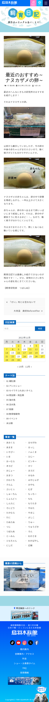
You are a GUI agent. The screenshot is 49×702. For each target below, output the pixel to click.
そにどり (10, 508)
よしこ (31, 517)
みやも (31, 484)
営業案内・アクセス (24, 653)
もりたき (32, 503)
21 (7, 356)
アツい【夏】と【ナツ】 (24, 578)
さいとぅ (10, 489)
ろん (30, 531)
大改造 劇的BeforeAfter (27, 310)
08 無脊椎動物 (13, 413)
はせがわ (32, 442)
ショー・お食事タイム (24, 663)
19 (36, 352)
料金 (24, 658)
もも (30, 498)
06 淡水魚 (10, 404)
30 (18, 359)
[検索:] (24, 328)
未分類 (9, 423)
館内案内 (24, 649)
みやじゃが (33, 479)
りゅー (31, 522)
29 (12, 359)
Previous (2, 579)
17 (24, 352)
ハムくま (32, 451)
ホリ (30, 465)
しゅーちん (11, 493)
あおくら (10, 442)
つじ (8, 526)
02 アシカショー (14, 385)
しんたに (10, 503)
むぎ (30, 489)
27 (42, 356)
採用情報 (24, 672)
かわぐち (10, 479)
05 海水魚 (11, 85)
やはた (31, 508)
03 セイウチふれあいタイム (19, 390)
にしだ (9, 545)
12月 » (28, 366)
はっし (31, 447)
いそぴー (10, 451)
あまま (9, 447)
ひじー (31, 456)
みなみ (31, 475)
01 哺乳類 (10, 381)
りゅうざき (33, 526)
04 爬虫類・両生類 (15, 395)
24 (24, 356)
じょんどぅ (11, 498)
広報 (30, 545)
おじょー (10, 470)
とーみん (10, 536)
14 (7, 352)
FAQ (24, 667)
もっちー (32, 493)
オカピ (9, 465)
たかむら (10, 512)
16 (18, 352)
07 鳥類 (9, 409)
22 (12, 356)
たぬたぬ (10, 522)
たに (8, 517)
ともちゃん (11, 540)
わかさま (32, 536)
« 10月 (20, 366)
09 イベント (12, 418)
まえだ (31, 470)
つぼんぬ (10, 531)
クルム (9, 484)
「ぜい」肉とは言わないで (22, 301)
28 (7, 359)
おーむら (10, 461)
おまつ (9, 475)
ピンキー (32, 461)
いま (8, 456)
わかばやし (33, 540)
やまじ (31, 512)
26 (36, 356)
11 (30, 349)
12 (36, 349)
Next (44, 579)
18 (30, 352)
